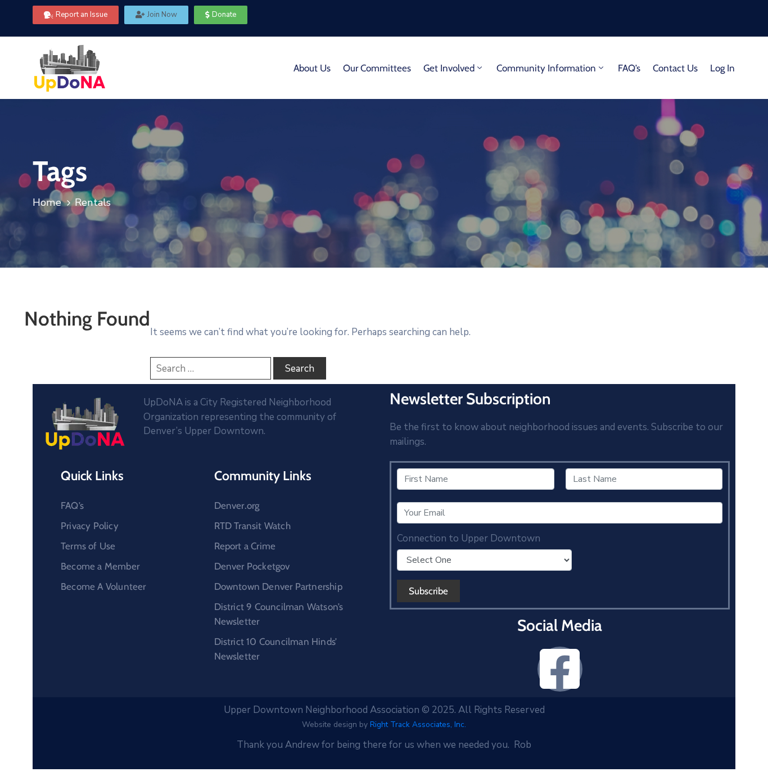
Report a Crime (245, 546)
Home (47, 202)
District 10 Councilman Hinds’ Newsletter (275, 649)
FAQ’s (629, 68)
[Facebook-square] (559, 669)
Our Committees (377, 68)
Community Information (546, 68)
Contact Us (675, 68)
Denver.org (237, 505)
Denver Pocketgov (252, 566)
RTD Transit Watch (252, 525)
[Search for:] (210, 368)
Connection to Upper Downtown (468, 538)
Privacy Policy (90, 525)
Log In (722, 68)
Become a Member (100, 566)
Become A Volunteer (103, 586)
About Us (312, 68)
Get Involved (449, 68)
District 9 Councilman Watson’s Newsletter (279, 614)
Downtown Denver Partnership (278, 586)
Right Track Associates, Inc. (418, 724)
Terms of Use (88, 546)
